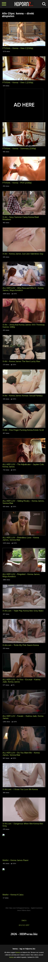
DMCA (24, 920)
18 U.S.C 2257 (24, 925)
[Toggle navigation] (4, 4)
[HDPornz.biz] (24, 4)
